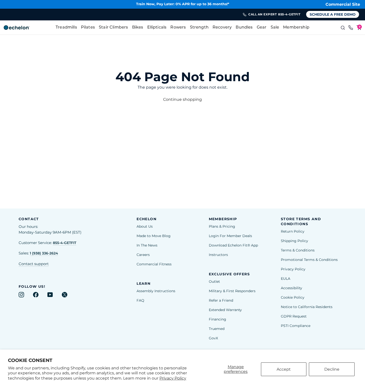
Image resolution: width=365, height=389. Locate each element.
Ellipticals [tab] (157, 28)
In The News (147, 245)
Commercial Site (343, 4)
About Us (145, 226)
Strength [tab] (199, 28)
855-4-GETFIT (64, 243)
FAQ (140, 300)
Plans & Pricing (222, 226)
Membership (296, 28)
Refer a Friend (221, 300)
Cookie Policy (292, 297)
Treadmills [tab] (66, 28)
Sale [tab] (275, 28)
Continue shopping (182, 99)
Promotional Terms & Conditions (309, 259)
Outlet (214, 281)
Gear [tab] (262, 28)
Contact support (34, 264)
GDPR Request (294, 316)
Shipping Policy (294, 241)
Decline (331, 369)
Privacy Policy (172, 378)
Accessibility (291, 288)
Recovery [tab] (222, 28)
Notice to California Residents (306, 307)
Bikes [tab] (137, 28)
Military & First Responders (232, 291)
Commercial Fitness (154, 264)
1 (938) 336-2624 (44, 253)
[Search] (343, 28)
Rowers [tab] (178, 28)
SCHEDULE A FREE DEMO (333, 14)
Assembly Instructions (156, 291)
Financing (217, 319)
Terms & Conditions (298, 250)
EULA (285, 278)
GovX (213, 338)
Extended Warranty (225, 310)
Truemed (216, 328)
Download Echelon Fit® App (233, 245)
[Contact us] (351, 28)
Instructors (218, 254)
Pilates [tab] (88, 28)
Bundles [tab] (244, 28)
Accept (284, 369)
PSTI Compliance (295, 325)
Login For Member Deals (230, 236)
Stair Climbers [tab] (113, 28)
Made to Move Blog (154, 236)
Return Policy (292, 231)
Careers (143, 254)
